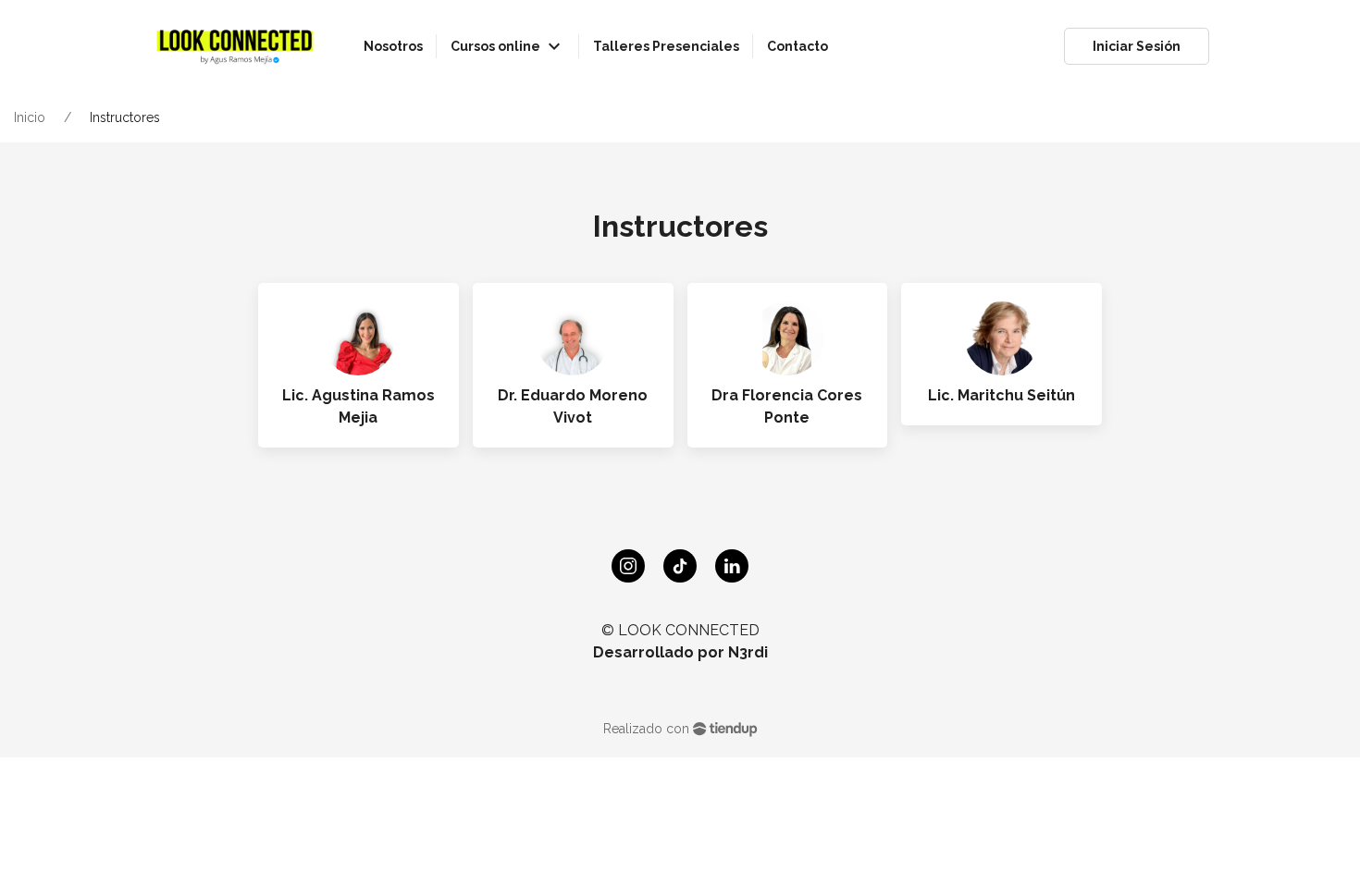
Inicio (29, 117)
